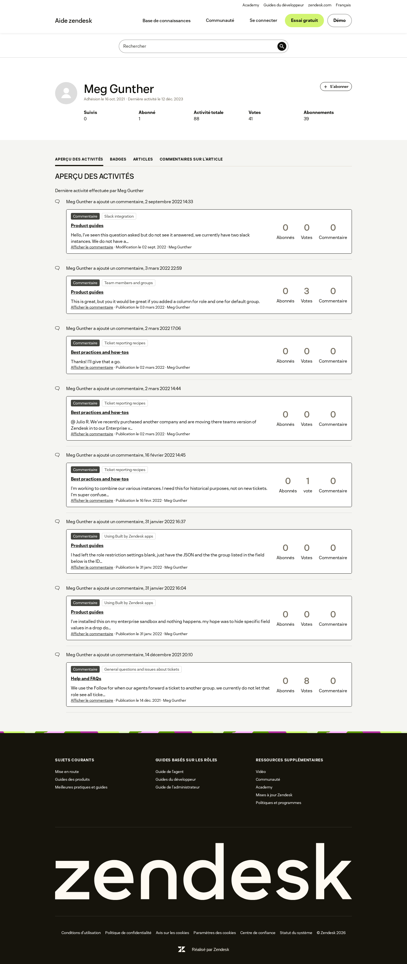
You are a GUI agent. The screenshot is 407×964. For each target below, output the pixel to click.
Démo (339, 20)
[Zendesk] (203, 872)
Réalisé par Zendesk (210, 949)
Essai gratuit (304, 20)
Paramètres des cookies (215, 933)
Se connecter (263, 20)
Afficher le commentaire (92, 247)
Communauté (220, 20)
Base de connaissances (166, 21)
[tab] (79, 159)
